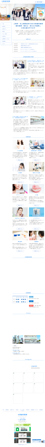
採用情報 (3, 41)
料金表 (3, 31)
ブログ (3, 43)
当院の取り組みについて (22, 444)
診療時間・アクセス (5, 38)
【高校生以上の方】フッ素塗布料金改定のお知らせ (29, 43)
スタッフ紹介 (4, 33)
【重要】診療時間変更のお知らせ (26, 47)
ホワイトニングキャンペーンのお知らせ (27, 49)
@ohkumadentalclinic (35, 368)
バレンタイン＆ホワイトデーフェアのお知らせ (28, 51)
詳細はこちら (20, 160)
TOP (3, 23)
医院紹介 (3, 26)
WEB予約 (4, 36)
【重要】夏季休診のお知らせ (25, 45)
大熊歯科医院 (34, 366)
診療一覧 (3, 28)
